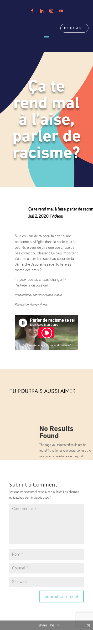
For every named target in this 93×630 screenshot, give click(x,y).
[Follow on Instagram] (51, 11)
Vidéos (57, 216)
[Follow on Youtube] (61, 11)
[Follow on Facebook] (32, 11)
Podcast (74, 28)
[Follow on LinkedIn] (42, 11)
